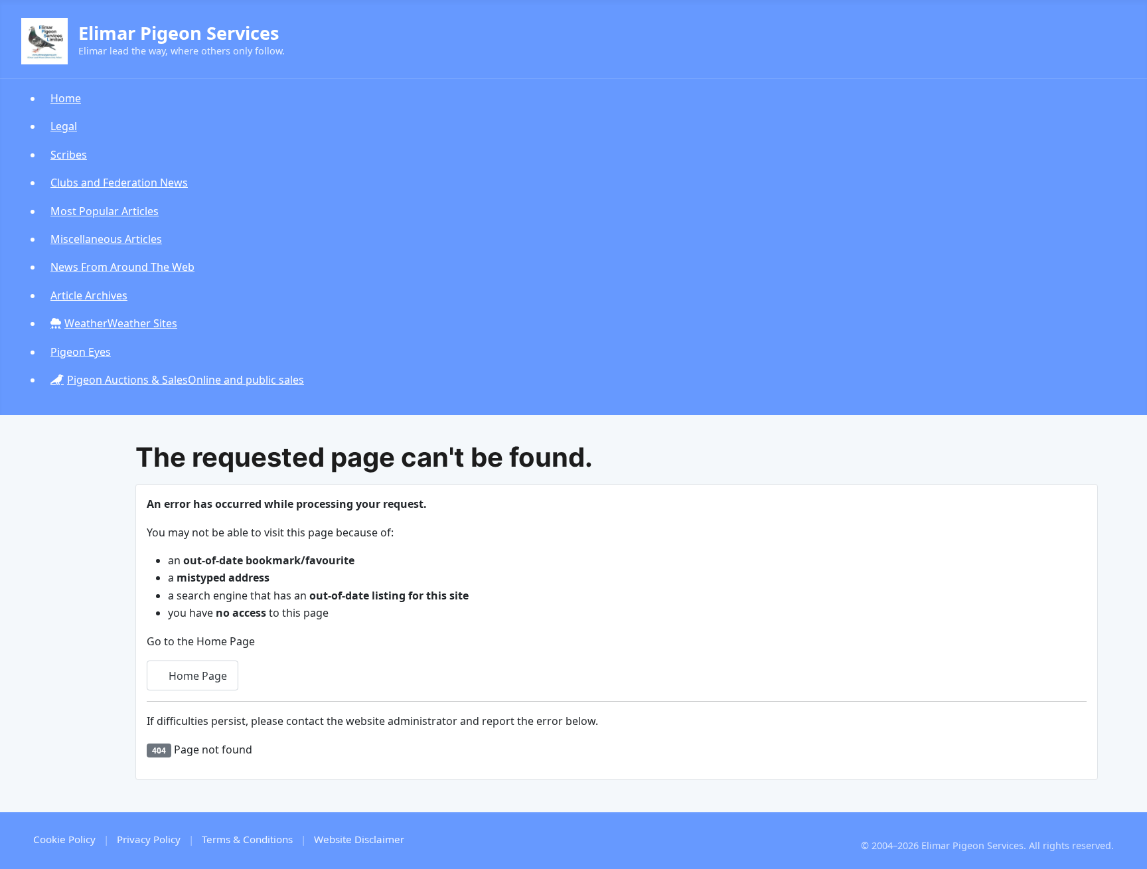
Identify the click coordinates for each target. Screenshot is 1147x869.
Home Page (196, 676)
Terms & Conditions (247, 839)
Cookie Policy (64, 839)
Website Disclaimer (359, 839)
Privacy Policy (149, 839)
